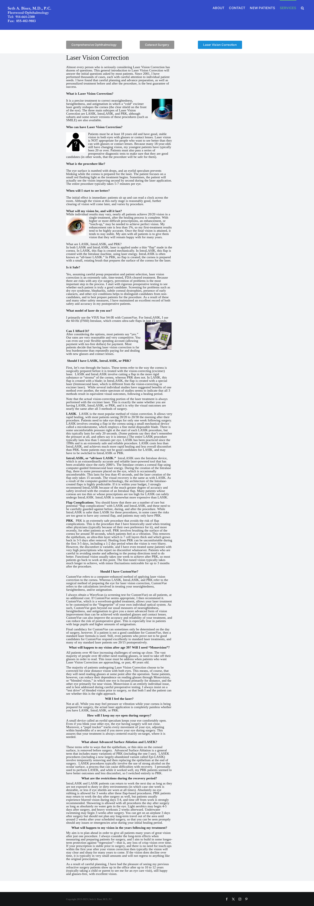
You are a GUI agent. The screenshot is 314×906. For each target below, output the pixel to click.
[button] (302, 7)
